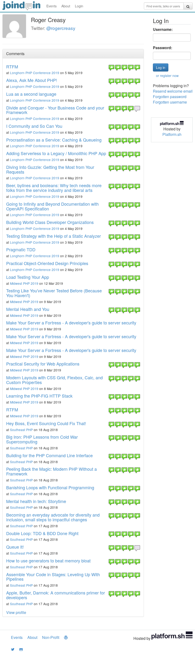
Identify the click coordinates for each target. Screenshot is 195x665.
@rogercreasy (60, 28)
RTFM (12, 66)
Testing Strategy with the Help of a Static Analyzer (53, 236)
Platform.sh (171, 134)
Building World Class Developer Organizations (50, 222)
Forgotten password (169, 96)
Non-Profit (50, 637)
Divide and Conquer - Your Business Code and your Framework (55, 109)
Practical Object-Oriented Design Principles (47, 263)
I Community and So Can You (34, 126)
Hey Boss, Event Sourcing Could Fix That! (46, 423)
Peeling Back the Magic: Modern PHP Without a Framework (51, 471)
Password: (162, 47)
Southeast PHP (21, 429)
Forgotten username (170, 102)
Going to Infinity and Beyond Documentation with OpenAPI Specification (52, 206)
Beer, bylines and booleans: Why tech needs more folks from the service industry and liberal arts (54, 187)
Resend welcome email (173, 91)
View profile (16, 612)
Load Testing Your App (27, 277)
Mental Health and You (27, 309)
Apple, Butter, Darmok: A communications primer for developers (55, 594)
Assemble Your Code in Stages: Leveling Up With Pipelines (53, 576)
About (65, 6)
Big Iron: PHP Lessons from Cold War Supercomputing (42, 439)
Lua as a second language (31, 94)
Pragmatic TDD (20, 249)
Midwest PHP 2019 (24, 283)
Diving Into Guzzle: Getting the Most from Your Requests (50, 169)
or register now (167, 75)
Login (79, 6)
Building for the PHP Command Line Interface (49, 455)
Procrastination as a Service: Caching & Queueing (54, 140)
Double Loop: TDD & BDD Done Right (42, 533)
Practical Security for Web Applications (42, 364)
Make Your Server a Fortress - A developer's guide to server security (71, 322)
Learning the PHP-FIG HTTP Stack (39, 396)
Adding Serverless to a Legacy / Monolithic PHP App (56, 153)
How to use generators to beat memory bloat (48, 560)
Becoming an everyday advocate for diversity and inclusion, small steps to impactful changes (53, 517)
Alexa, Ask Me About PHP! (31, 80)
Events (51, 6)
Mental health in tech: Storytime (36, 501)
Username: (163, 29)
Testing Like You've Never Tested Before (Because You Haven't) (54, 292)
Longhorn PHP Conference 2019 (34, 72)
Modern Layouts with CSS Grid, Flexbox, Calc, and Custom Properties (54, 379)
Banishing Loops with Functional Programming (50, 487)
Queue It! (15, 547)
